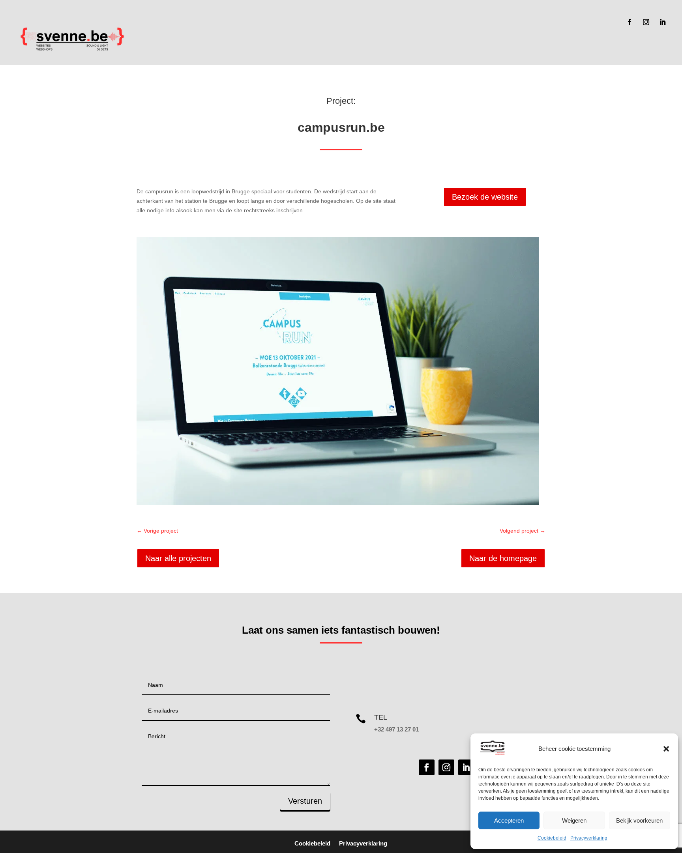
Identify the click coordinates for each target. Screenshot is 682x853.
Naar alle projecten (178, 558)
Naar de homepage (503, 558)
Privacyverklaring (588, 838)
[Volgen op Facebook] (629, 22)
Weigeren (574, 820)
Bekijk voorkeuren (639, 820)
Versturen (305, 801)
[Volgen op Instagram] (646, 22)
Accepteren (509, 820)
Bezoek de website (485, 197)
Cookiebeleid (552, 838)
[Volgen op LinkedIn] (662, 22)
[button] (666, 749)
